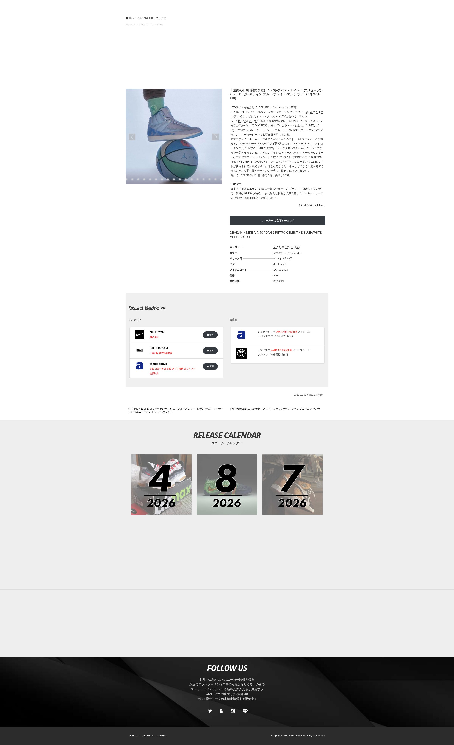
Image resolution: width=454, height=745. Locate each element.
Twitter (237, 197)
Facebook (249, 197)
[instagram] (233, 711)
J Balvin (308, 205)
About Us (148, 736)
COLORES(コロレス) (265, 125)
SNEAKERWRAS (297, 735)
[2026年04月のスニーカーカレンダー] (161, 484)
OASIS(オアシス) (247, 120)
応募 (211, 350)
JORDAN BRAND (250, 143)
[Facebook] (221, 711)
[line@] (244, 711)
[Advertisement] (227, 58)
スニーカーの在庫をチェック (277, 220)
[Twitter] (210, 711)
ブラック (278, 252)
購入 (211, 334)
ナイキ (277, 246)
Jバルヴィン (280, 264)
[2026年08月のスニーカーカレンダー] (227, 484)
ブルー (298, 252)
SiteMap (134, 736)
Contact (162, 736)
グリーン (289, 252)
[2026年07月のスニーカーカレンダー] (292, 484)
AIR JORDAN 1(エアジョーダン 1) (296, 130)
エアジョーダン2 (291, 246)
